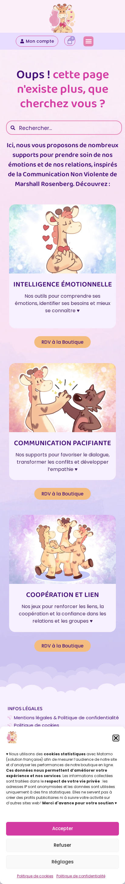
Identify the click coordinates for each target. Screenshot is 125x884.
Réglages (63, 862)
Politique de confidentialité (80, 876)
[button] (116, 738)
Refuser (62, 845)
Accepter (62, 828)
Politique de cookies (35, 876)
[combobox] (64, 128)
